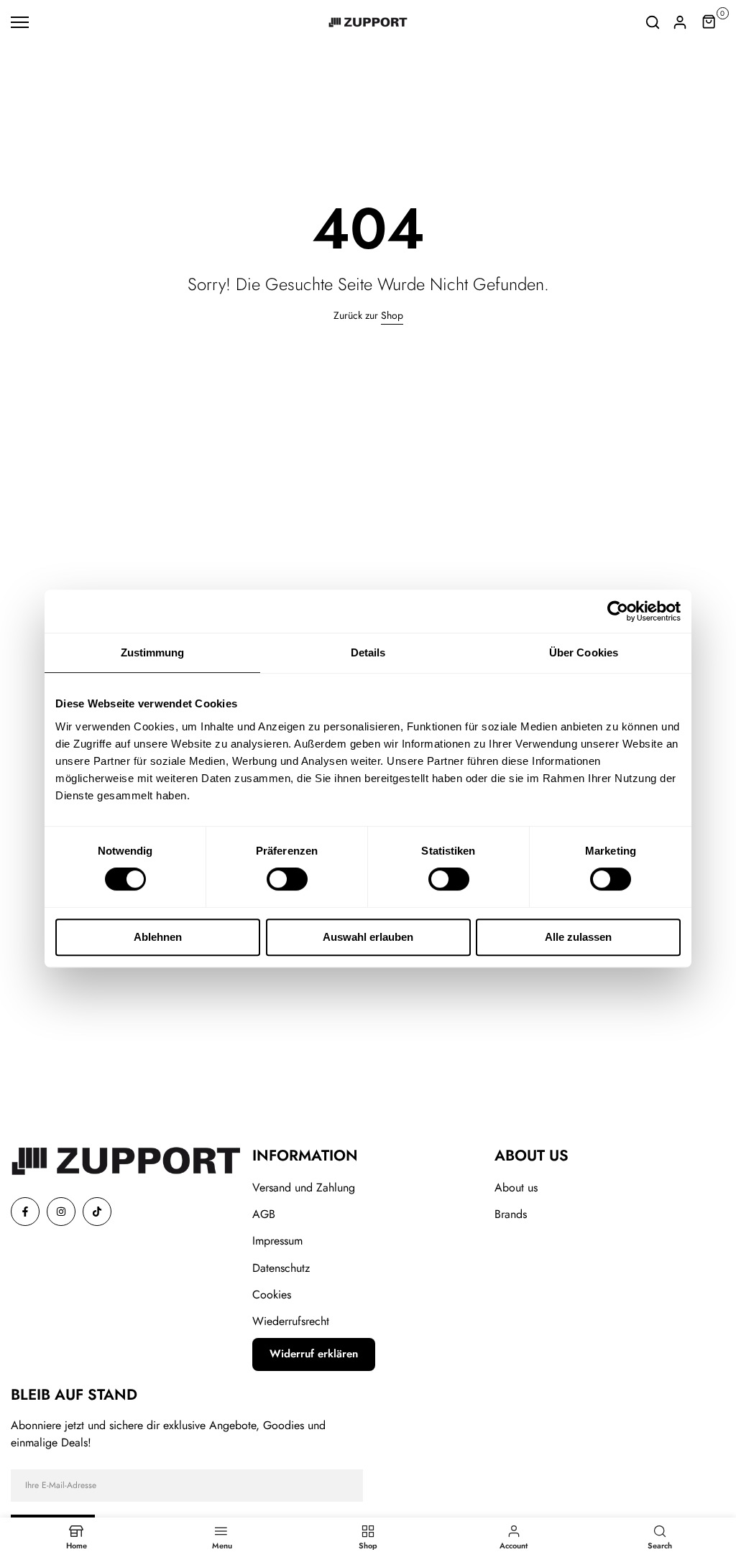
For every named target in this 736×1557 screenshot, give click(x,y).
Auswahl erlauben (368, 937)
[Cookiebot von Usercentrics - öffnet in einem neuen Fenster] (618, 611)
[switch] (287, 879)
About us (516, 1187)
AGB (263, 1214)
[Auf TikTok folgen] (97, 1211)
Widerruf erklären (314, 1354)
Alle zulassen (578, 937)
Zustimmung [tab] (153, 652)
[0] (709, 22)
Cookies (271, 1294)
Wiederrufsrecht (290, 1321)
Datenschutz (281, 1268)
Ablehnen (158, 937)
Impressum (277, 1240)
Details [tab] (368, 652)
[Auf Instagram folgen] (61, 1211)
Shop (392, 315)
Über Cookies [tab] (583, 652)
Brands (510, 1214)
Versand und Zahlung (303, 1187)
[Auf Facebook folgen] (25, 1211)
